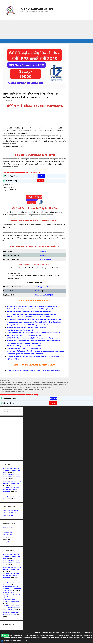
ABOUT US (51, 41)
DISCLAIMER (52, 632)
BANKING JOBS (88, 632)
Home (2, 41)
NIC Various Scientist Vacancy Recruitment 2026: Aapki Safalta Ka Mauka (32, 306)
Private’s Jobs (18, 41)
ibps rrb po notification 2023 (50, 386)
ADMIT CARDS (27, 41)
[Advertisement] (46, 30)
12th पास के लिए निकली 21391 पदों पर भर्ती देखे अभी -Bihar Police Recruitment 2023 (22, 389)
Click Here (43, 251)
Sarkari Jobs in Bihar (8, 515)
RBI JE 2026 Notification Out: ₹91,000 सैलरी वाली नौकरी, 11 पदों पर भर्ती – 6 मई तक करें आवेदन (34, 322)
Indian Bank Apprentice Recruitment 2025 (21, 330)
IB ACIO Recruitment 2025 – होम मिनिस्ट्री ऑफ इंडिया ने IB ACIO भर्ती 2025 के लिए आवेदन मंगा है (34, 332)
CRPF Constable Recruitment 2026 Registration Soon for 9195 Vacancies (32, 317)
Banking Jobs (6, 541)
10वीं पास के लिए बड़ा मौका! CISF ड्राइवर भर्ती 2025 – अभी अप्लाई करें (25, 354)
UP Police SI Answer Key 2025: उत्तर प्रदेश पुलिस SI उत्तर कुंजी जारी (26, 327)
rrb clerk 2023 (8, 387)
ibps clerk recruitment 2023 (22, 384)
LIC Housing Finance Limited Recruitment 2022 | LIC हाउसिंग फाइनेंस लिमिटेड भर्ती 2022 (34, 370)
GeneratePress (25, 640)
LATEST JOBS (9, 41)
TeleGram (47, 287)
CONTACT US (43, 41)
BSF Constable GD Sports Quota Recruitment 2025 (24, 346)
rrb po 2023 (32, 387)
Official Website (45, 259)
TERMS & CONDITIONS (61, 632)
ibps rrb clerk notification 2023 (16, 386)
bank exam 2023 (6, 382)
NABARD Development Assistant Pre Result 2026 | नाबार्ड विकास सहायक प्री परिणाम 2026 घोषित (11, 607)
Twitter (46, 291)
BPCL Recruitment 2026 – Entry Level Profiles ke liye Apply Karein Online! (32, 314)
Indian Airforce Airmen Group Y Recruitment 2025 (24, 343)
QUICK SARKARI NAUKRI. (37, 9)
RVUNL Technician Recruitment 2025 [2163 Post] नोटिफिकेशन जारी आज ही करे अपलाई (33, 338)
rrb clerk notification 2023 (21, 387)
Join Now (41, 176)
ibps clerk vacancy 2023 (53, 384)
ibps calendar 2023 (17, 382)
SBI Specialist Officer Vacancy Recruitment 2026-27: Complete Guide (30, 309)
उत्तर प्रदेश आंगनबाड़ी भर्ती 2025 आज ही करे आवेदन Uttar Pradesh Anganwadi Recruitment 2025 (35, 351)
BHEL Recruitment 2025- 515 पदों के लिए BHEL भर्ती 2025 (24, 335)
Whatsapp (38, 287)
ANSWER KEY (80, 632)
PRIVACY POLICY (72, 632)
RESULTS (35, 41)
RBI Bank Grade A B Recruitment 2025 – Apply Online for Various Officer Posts (33, 340)
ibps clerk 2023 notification (42, 382)
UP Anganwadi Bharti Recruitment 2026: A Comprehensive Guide (29, 311)
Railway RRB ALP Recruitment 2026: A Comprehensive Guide (27, 325)
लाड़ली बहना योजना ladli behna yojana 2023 (13, 391)
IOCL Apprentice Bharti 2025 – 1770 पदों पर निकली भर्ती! (24, 348)
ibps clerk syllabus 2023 (38, 384)
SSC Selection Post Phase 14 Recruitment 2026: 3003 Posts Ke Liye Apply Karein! (34, 319)
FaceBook (38, 291)
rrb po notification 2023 (44, 387)
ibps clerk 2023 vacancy (57, 382)
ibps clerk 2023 (28, 382)
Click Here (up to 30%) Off (44, 295)
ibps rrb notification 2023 (33, 386)
